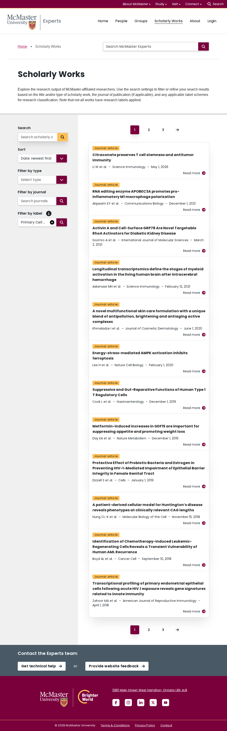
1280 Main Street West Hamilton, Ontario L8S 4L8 (149, 690)
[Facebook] (115, 702)
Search (24, 127)
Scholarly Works (169, 21)
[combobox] (21, 158)
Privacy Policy (145, 725)
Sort (21, 149)
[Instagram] (128, 702)
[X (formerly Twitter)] (153, 702)
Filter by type (30, 170)
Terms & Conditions (115, 725)
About (195, 21)
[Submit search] (203, 46)
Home (103, 21)
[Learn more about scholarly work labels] (48, 213)
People (121, 21)
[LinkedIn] (140, 702)
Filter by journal (32, 192)
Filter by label (30, 213)
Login (211, 21)
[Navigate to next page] (177, 129)
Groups (141, 21)
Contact (166, 725)
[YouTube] (165, 702)
